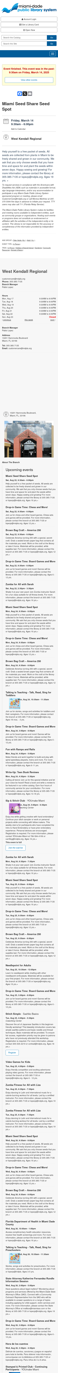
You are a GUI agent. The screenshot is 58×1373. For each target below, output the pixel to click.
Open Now (30, 30)
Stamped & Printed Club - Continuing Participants (26, 1368)
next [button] (52, 319)
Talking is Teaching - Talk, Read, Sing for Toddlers (28, 694)
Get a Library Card (30, 24)
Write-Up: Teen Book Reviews (22, 772)
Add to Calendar (18, 129)
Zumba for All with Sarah (20, 584)
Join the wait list (15, 848)
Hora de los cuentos (17, 1343)
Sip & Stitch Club (25, 800)
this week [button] (29, 319)
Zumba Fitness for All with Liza (23, 1084)
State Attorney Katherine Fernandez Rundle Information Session (30, 1280)
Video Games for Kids (18, 1062)
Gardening (38, 248)
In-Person (16, 244)
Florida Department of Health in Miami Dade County (30, 1223)
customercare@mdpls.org (13, 278)
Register (12, 1052)
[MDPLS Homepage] (29, 8)
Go (52, 37)
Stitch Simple (22, 1013)
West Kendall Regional (26, 139)
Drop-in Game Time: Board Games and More (30, 561)
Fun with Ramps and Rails (20, 749)
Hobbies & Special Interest (25, 248)
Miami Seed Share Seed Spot (22, 476)
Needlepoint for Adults (18, 965)
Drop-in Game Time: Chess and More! (27, 507)
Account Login (29, 19)
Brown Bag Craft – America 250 (23, 530)
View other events (29, 80)
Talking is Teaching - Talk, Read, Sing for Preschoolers (28, 1248)
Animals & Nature (17, 250)
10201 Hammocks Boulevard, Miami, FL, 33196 (23, 414)
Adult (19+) (30, 240)
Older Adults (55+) (19, 240)
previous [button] (7, 319)
